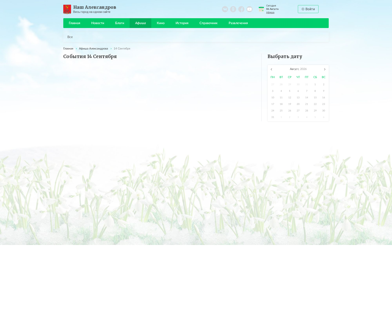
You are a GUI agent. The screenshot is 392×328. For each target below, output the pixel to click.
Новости (97, 23)
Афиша (270, 12)
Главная (74, 23)
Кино (161, 23)
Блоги (119, 23)
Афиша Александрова (93, 48)
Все (70, 37)
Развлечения (238, 23)
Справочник (208, 23)
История (182, 23)
